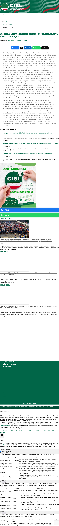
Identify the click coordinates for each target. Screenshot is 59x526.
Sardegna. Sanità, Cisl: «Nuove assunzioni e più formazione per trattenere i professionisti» (27, 153)
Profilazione (16, 429)
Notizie (4, 18)
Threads (46, 47)
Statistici (22, 429)
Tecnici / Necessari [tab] (5, 449)
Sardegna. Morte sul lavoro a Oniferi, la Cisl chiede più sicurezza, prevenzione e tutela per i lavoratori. (30, 143)
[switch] (0, 481)
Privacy (5, 363)
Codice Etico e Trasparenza (10, 364)
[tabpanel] (29, 467)
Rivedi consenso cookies (29, 403)
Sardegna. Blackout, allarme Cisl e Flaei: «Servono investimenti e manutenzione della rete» (27, 133)
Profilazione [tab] (3, 480)
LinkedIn (28, 47)
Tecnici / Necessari (6, 429)
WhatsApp (37, 47)
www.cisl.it (2, 445)
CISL (4, 14)
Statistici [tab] (2, 511)
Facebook (16, 47)
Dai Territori (5, 21)
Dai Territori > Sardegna (7, 24)
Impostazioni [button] (3, 430)
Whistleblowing (7, 366)
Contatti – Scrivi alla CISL (9, 361)
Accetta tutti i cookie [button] (34, 430)
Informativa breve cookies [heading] (6, 411)
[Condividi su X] (21, 48)
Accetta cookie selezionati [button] (17, 430)
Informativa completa (5, 425)
